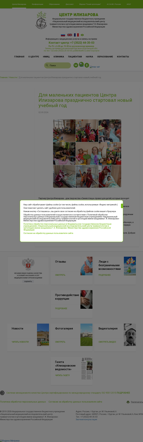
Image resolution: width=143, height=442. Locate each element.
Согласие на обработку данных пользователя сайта (48, 233)
